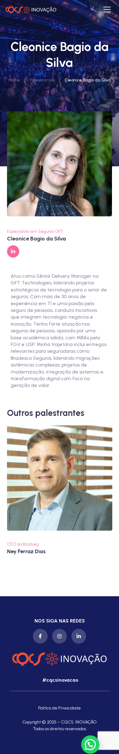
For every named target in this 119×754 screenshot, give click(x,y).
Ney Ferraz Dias (26, 551)
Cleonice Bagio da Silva (36, 238)
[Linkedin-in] (78, 636)
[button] (59, 680)
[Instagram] (59, 636)
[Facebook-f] (40, 636)
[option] (59, 490)
